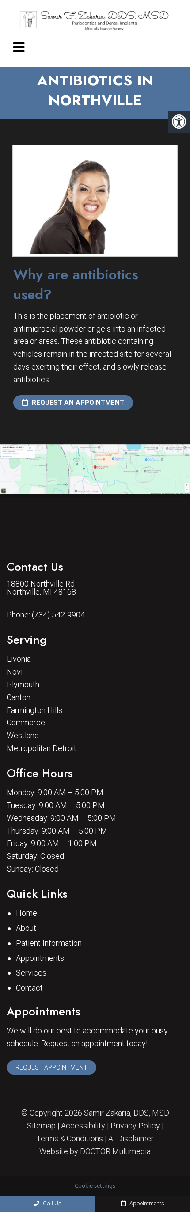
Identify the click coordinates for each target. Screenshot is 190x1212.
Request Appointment (51, 1067)
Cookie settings (95, 1185)
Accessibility (83, 1126)
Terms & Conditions (69, 1139)
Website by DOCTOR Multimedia (95, 1151)
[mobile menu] (18, 47)
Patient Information (49, 943)
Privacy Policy (135, 1126)
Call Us (51, 1203)
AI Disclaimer (131, 1139)
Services (31, 972)
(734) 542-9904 (58, 615)
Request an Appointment (77, 403)
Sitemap (41, 1126)
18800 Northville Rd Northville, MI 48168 (41, 588)
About (26, 928)
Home (26, 913)
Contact (29, 987)
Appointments (40, 958)
